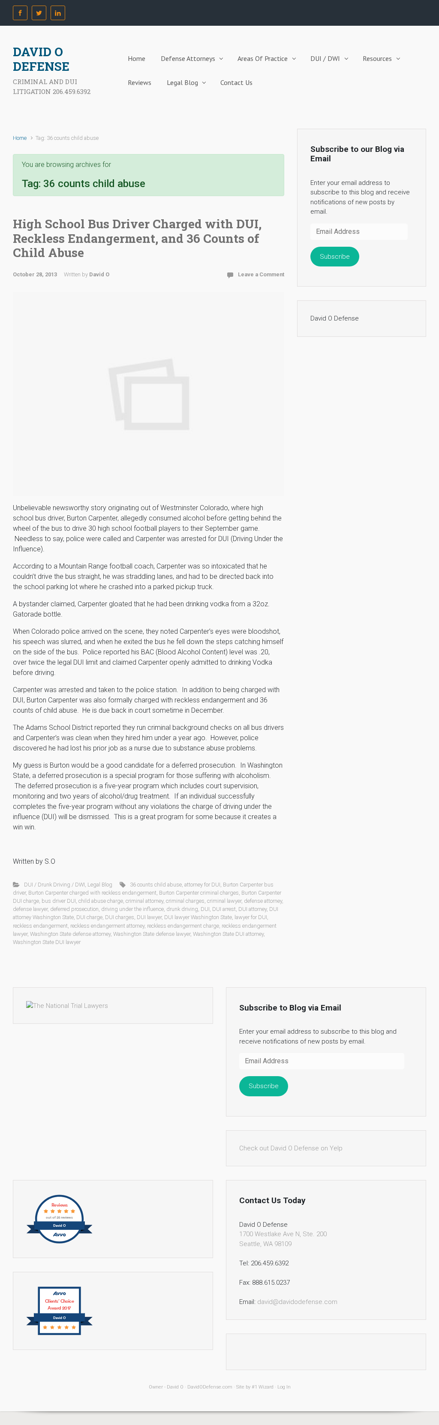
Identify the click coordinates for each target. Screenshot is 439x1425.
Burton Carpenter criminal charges (199, 892)
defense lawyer (30, 909)
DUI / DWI (325, 58)
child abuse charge (100, 901)
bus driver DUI (59, 901)
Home (136, 58)
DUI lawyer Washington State (198, 917)
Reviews (139, 82)
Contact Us (236, 82)
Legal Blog (182, 82)
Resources (377, 58)
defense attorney (263, 901)
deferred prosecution (74, 909)
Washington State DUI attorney (228, 934)
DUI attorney (252, 909)
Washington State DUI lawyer (47, 942)
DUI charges (119, 917)
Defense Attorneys (188, 58)
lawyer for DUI (251, 917)
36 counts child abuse (156, 884)
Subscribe (335, 256)
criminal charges (185, 901)
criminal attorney (144, 901)
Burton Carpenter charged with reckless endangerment (92, 892)
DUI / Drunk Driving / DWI (54, 884)
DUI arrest (224, 909)
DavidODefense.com (209, 1387)
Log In (284, 1387)
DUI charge (89, 917)
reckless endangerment (40, 926)
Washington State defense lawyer (151, 934)
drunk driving (182, 909)
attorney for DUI (202, 884)
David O (99, 274)
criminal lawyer (224, 901)
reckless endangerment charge (183, 926)
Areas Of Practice (263, 58)
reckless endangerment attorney (107, 926)
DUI (205, 909)
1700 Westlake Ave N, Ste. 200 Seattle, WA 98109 (283, 1239)
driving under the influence (132, 909)
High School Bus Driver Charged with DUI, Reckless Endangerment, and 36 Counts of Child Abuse (137, 238)
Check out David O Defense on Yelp (291, 1148)
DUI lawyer (149, 917)
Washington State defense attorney (70, 934)
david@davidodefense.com (297, 1302)
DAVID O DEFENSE (41, 59)
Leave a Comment (261, 274)
